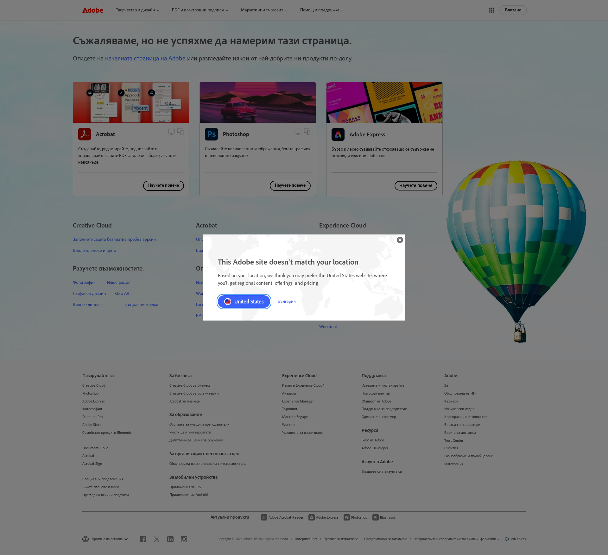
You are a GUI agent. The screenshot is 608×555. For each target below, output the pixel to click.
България (287, 301)
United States (249, 301)
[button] (400, 240)
